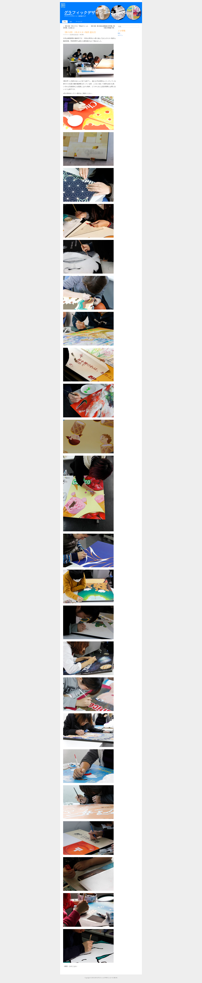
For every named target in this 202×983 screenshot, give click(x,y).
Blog (65, 21)
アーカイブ (79, 21)
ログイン (120, 35)
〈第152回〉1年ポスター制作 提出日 (79, 32)
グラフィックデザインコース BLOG (95, 12)
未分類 (82, 34)
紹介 (71, 21)
